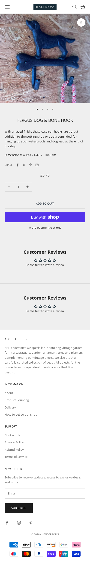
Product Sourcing (17, 400)
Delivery (10, 407)
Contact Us (12, 435)
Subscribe (18, 508)
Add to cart (45, 204)
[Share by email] (37, 165)
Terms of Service (16, 457)
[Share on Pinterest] (30, 165)
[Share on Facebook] (17, 165)
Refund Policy (14, 449)
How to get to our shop (21, 414)
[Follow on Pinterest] (31, 522)
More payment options (45, 227)
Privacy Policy (14, 442)
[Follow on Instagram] (19, 522)
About (9, 393)
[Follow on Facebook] (7, 522)
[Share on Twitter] (24, 165)
